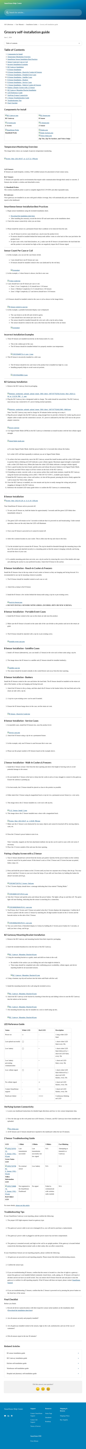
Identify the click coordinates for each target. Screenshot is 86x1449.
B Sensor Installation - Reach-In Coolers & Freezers (24, 72)
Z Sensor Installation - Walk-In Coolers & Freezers (24, 85)
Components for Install (15, 54)
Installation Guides (31, 24)
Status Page (48, 1413)
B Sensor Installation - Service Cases (19, 82)
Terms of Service (35, 1426)
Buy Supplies (64, 1420)
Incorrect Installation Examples (17, 64)
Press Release (34, 1441)
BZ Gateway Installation (15, 67)
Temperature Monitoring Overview (19, 57)
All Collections (8, 24)
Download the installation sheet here (23, 216)
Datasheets (48, 1417)
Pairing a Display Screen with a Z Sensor (21, 87)
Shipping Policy (65, 1416)
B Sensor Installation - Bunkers (17, 80)
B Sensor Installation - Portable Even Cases (21, 75)
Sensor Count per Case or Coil (17, 62)
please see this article (22, 1205)
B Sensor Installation (14, 69)
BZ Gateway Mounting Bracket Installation (21, 90)
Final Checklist (12, 103)
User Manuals (20, 24)
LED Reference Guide (14, 93)
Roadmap (48, 1421)
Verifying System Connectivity (17, 95)
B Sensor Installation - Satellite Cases (19, 77)
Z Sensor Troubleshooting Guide (18, 98)
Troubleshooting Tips (14, 100)
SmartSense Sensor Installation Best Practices (22, 59)
